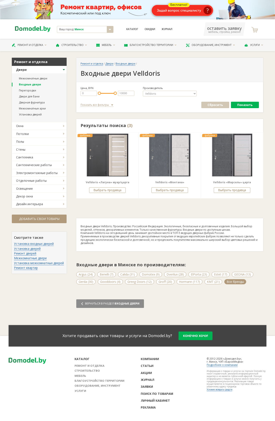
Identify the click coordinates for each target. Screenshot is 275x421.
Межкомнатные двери (33, 78)
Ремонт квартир (26, 268)
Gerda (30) (86, 282)
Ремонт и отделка (30, 45)
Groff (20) (165, 282)
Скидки (150, 29)
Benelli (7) (106, 274)
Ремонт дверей (25, 253)
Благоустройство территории (151, 45)
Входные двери (30, 84)
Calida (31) (127, 274)
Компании (150, 358)
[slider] (99, 93)
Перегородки (27, 90)
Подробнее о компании (222, 365)
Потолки (22, 134)
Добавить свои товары (39, 219)
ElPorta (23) (199, 274)
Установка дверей (30, 114)
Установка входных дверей (34, 244)
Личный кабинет (155, 400)
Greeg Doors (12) (139, 282)
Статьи (147, 365)
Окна (19, 126)
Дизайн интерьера (29, 204)
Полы (20, 141)
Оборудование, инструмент (212, 45)
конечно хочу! (195, 336)
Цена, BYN (87, 88)
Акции (146, 372)
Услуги (255, 45)
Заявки (147, 386)
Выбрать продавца (107, 190)
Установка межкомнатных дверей (39, 263)
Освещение (24, 188)
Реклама (148, 407)
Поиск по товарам (157, 393)
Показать (245, 105)
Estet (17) (220, 274)
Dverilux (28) (175, 274)
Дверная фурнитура (32, 102)
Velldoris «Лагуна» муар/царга (107, 182)
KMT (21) (213, 282)
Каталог (132, 29)
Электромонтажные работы (37, 173)
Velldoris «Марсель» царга (232, 182)
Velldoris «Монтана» (169, 182)
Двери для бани (29, 96)
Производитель (153, 88)
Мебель (107, 45)
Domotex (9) (151, 274)
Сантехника (24, 157)
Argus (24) (86, 274)
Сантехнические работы (34, 165)
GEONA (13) (242, 274)
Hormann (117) (189, 282)
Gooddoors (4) (110, 282)
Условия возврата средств (219, 389)
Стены (20, 149)
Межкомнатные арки (32, 108)
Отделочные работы (31, 181)
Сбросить (215, 105)
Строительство (72, 45)
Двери (21, 70)
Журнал (167, 29)
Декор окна (24, 196)
